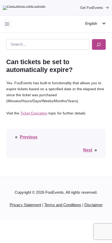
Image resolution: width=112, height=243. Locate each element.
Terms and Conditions (62, 205)
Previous (29, 137)
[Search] (99, 44)
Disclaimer (93, 205)
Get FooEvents (91, 8)
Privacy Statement (25, 205)
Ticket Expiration (33, 113)
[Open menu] (7, 24)
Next (87, 150)
